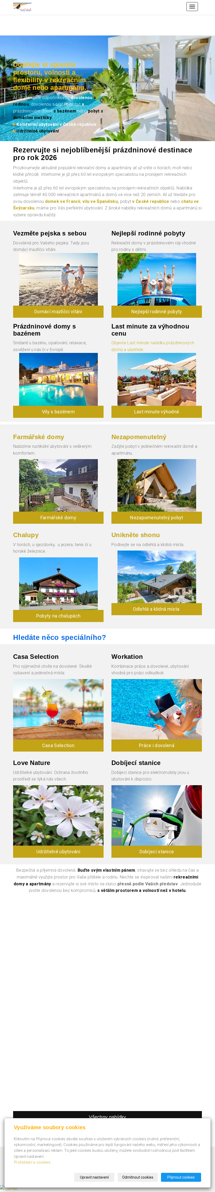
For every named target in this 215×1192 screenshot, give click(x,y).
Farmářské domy (38, 436)
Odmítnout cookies (137, 1177)
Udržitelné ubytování (38, 131)
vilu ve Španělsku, (101, 201)
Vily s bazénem (58, 411)
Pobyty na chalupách (58, 616)
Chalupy (26, 534)
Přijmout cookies (181, 1177)
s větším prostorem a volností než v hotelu (141, 890)
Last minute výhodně (156, 411)
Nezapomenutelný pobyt (156, 517)
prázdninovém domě (32, 111)
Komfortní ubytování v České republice (56, 124)
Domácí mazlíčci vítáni (58, 311)
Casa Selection (36, 656)
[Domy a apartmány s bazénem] (58, 379)
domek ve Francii (62, 201)
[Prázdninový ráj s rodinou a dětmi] (156, 279)
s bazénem (64, 111)
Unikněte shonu (135, 534)
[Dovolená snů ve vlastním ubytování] (58, 708)
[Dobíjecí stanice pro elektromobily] (156, 815)
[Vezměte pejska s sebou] (58, 279)
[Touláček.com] (22, 6)
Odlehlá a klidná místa (157, 609)
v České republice (150, 201)
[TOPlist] (9, 1188)
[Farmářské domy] (58, 485)
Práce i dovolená (156, 745)
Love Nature (31, 762)
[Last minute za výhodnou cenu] (156, 379)
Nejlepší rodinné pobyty (156, 311)
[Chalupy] (58, 583)
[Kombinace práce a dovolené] (156, 709)
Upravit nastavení (94, 1177)
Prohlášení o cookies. (32, 1162)
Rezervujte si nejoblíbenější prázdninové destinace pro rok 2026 (102, 154)
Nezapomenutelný (138, 436)
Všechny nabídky (107, 1117)
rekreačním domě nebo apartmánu (49, 83)
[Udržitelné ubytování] (58, 815)
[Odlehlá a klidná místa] (156, 577)
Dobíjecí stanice (136, 762)
